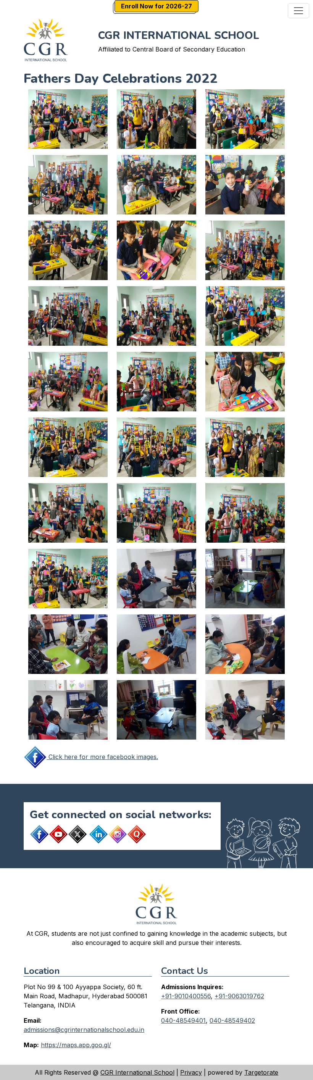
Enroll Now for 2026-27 (156, 6)
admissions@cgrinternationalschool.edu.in (84, 1029)
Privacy (191, 1072)
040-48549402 (232, 1020)
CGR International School (137, 1072)
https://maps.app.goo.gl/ (76, 1045)
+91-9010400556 (186, 996)
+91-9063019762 (239, 996)
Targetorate (261, 1072)
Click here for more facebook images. (102, 757)
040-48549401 (183, 1020)
